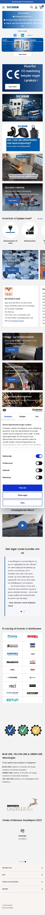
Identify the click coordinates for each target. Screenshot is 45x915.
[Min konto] (36, 7)
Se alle (40, 219)
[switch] (39, 463)
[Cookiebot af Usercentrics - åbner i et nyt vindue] (32, 410)
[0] (40, 7)
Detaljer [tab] (22, 417)
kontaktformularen (17, 321)
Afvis (22, 503)
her (13, 312)
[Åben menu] (3, 7)
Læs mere (22, 54)
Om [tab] (36, 417)
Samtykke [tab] (8, 417)
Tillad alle (22, 488)
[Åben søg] (31, 7)
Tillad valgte (22, 495)
